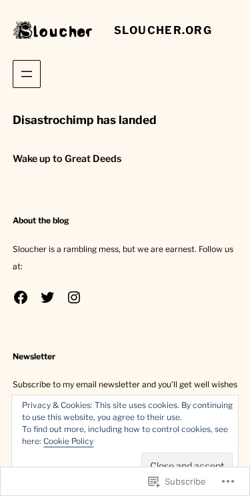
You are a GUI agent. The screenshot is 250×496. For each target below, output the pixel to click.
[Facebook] (21, 297)
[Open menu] (27, 74)
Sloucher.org (163, 30)
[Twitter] (47, 297)
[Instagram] (74, 297)
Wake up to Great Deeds (67, 159)
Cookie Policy (68, 441)
